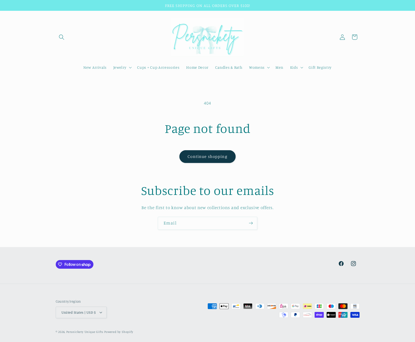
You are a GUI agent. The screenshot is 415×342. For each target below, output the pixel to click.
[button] (62, 37)
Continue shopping (207, 156)
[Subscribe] (251, 223)
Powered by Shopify (118, 332)
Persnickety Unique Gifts (84, 332)
